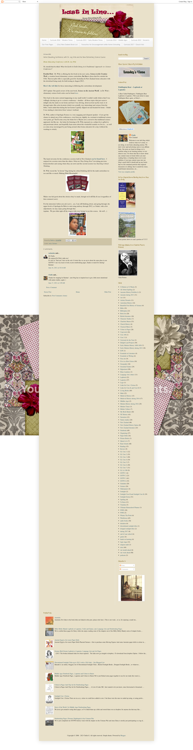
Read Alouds (124, 444)
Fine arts (123, 359)
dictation (123, 523)
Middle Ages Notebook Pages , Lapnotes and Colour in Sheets (74, 674)
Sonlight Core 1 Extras (62, 696)
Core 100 (123, 335)
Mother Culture (125, 409)
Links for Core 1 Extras (127, 385)
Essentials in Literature (127, 353)
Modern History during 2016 (129, 404)
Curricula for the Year (127, 340)
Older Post (107, 292)
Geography (123, 364)
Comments (124, 569)
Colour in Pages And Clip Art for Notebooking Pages (71, 685)
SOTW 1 (123, 473)
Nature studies (124, 420)
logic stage (123, 542)
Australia (57, 617)
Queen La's (123, 441)
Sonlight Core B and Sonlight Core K (132, 494)
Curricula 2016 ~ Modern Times (61, 40)
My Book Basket (125, 412)
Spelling (123, 499)
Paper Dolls (124, 436)
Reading (122, 446)
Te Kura (122, 502)
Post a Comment (51, 287)
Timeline (123, 505)
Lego (122, 382)
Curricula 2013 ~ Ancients (140, 40)
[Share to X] (71, 240)
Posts (123, 565)
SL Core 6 (123, 465)
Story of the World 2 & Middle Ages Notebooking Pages (73, 707)
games (122, 537)
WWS (122, 513)
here (76, 93)
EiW (121, 351)
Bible (122, 308)
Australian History (126, 303)
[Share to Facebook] (73, 240)
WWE (122, 510)
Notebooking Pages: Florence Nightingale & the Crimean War (74, 718)
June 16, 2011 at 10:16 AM (57, 268)
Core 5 (122, 337)
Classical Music (125, 327)
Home (44, 40)
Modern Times (125, 406)
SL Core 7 (123, 468)
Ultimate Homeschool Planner (129, 507)
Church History (125, 324)
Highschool (123, 369)
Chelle (50, 275)
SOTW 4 (123, 481)
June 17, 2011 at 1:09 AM (56, 283)
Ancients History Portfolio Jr (129, 292)
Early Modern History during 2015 (131, 348)
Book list (123, 313)
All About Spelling (126, 290)
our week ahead (125, 552)
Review (122, 449)
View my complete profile (126, 172)
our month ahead (125, 550)
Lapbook (123, 377)
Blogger (123, 735)
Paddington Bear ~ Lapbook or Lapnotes (130, 88)
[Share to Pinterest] (75, 240)
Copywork (123, 332)
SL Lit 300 (123, 470)
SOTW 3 (123, 478)
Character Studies (125, 319)
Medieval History (125, 396)
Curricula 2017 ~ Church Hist (134, 45)
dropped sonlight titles (127, 529)
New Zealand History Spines (129, 425)
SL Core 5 (123, 462)
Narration (123, 417)
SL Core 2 (123, 454)
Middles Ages (124, 401)
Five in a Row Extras (127, 361)
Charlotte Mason (125, 321)
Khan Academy (125, 372)
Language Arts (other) (127, 374)
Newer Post (47, 292)
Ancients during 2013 (127, 295)
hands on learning (125, 539)
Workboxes (123, 518)
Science (54, 243)
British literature (125, 316)
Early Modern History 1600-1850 (131, 345)
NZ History (124, 414)
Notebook (123, 430)
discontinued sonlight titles (128, 526)
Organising (123, 433)
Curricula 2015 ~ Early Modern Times (89, 40)
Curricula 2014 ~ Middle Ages (116, 40)
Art (121, 297)
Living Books (124, 390)
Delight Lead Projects (127, 343)
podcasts (123, 555)
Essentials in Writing (126, 356)
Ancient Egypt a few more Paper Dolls (67, 640)
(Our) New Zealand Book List (67, 45)
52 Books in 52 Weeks (127, 287)
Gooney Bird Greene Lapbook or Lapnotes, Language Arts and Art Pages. (78, 651)
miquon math (124, 545)
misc (50, 243)
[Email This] (67, 240)
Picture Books (124, 438)
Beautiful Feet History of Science (130, 305)
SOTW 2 (123, 475)
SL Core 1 (123, 452)
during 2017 (124, 531)
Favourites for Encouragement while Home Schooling (100, 45)
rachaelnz (51, 253)
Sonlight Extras (125, 497)
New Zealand (124, 422)
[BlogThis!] (69, 240)
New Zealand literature (127, 428)
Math (122, 393)
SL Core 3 (123, 457)
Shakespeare (124, 489)
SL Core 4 (123, 460)
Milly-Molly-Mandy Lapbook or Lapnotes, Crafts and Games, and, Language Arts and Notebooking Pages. (88, 629)
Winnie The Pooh (125, 515)
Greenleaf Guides (125, 367)
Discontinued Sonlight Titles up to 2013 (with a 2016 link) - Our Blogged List (79, 662)
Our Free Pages (47, 45)
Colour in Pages (125, 329)
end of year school (126, 534)
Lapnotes (123, 380)
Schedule (123, 483)
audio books (124, 521)
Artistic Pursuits (125, 300)
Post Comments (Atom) (59, 296)
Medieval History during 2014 (129, 398)
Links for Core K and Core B (129, 388)
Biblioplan (123, 311)
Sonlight (123, 491)
